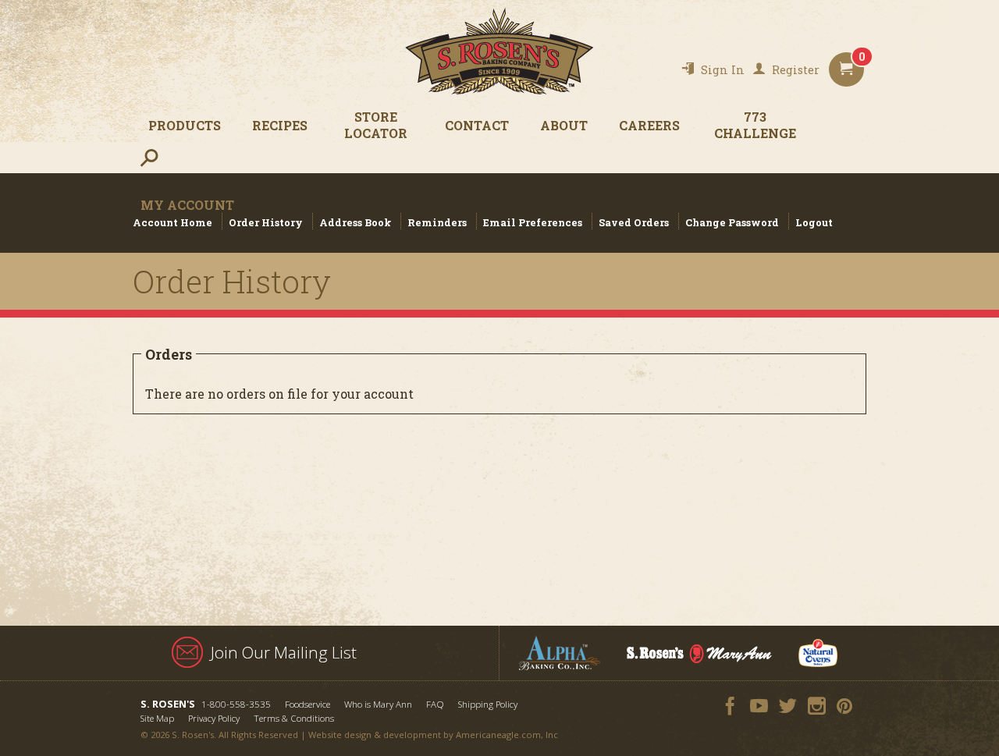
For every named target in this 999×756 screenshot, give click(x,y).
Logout (814, 222)
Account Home (172, 222)
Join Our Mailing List (284, 652)
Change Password (732, 222)
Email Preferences (532, 222)
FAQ (435, 704)
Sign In (723, 69)
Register (795, 69)
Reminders (437, 222)
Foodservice (307, 704)
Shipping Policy (487, 704)
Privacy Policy (214, 718)
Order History (266, 222)
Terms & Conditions (294, 718)
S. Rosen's (499, 51)
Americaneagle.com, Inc (507, 734)
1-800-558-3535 (236, 704)
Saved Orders (634, 222)
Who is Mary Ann (378, 704)
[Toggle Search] (148, 157)
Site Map (157, 718)
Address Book (355, 222)
